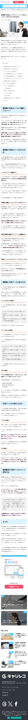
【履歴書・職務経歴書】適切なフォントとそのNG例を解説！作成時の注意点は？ (20, 645)
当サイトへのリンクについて (9, 687)
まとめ (5, 100)
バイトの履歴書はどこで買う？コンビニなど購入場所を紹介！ (20, 663)
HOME (3, 9)
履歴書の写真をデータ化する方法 (10, 68)
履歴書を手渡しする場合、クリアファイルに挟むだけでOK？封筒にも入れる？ (21, 654)
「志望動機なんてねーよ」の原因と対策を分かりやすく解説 (20, 635)
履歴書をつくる (18, 2)
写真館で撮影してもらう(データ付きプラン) (13, 73)
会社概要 (4, 695)
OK (8, 717)
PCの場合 (7, 95)
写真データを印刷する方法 (9, 90)
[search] (25, 6)
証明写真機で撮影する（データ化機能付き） (13, 76)
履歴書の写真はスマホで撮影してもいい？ (12, 66)
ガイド (8, 9)
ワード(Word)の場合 (9, 85)
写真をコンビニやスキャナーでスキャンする (13, 78)
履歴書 (13, 9)
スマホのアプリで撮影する (10, 71)
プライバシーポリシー (7, 689)
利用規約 (4, 692)
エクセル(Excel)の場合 (9, 83)
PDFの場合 (7, 88)
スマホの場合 (7, 93)
